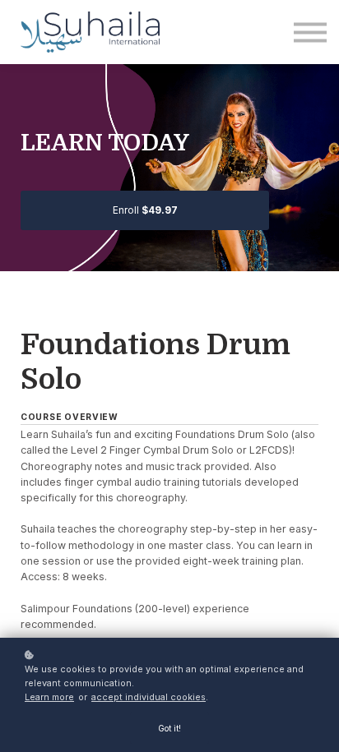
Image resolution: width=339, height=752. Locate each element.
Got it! (169, 728)
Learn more (49, 697)
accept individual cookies (148, 697)
